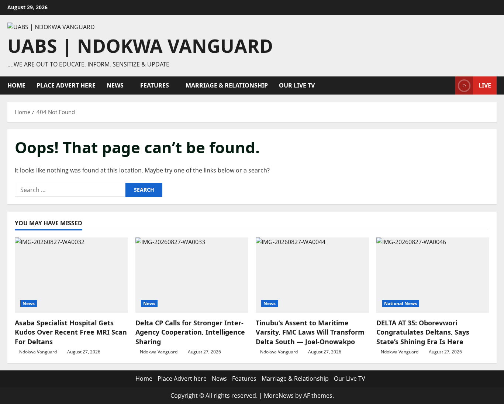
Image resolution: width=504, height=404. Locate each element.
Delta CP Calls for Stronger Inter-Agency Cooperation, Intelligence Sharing (190, 332)
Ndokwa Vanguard (38, 352)
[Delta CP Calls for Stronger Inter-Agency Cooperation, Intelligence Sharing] (192, 275)
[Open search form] (447, 85)
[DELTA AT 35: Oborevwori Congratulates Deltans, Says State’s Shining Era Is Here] (433, 275)
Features (154, 85)
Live (485, 85)
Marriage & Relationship (227, 85)
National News (400, 303)
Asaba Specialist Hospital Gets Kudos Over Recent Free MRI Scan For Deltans (71, 332)
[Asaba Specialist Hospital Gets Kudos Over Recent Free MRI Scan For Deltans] (71, 275)
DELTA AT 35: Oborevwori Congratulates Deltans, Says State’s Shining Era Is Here (422, 332)
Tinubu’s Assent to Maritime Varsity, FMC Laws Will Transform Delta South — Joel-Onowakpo (310, 332)
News (115, 85)
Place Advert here (66, 85)
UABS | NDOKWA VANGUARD (140, 45)
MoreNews (279, 395)
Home (16, 85)
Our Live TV (297, 85)
